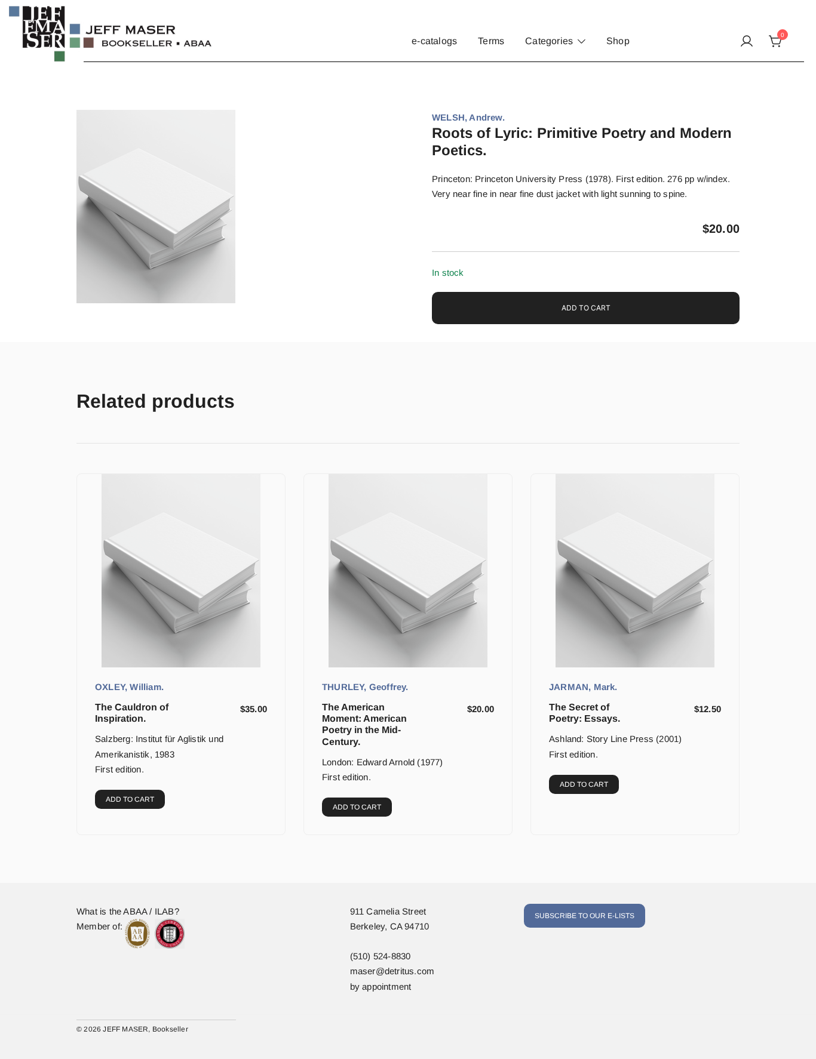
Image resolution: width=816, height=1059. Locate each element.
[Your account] (747, 42)
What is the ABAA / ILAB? (127, 911)
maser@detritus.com (392, 971)
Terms (491, 41)
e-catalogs (434, 41)
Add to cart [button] (130, 799)
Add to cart (586, 307)
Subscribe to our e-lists (584, 916)
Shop (618, 41)
